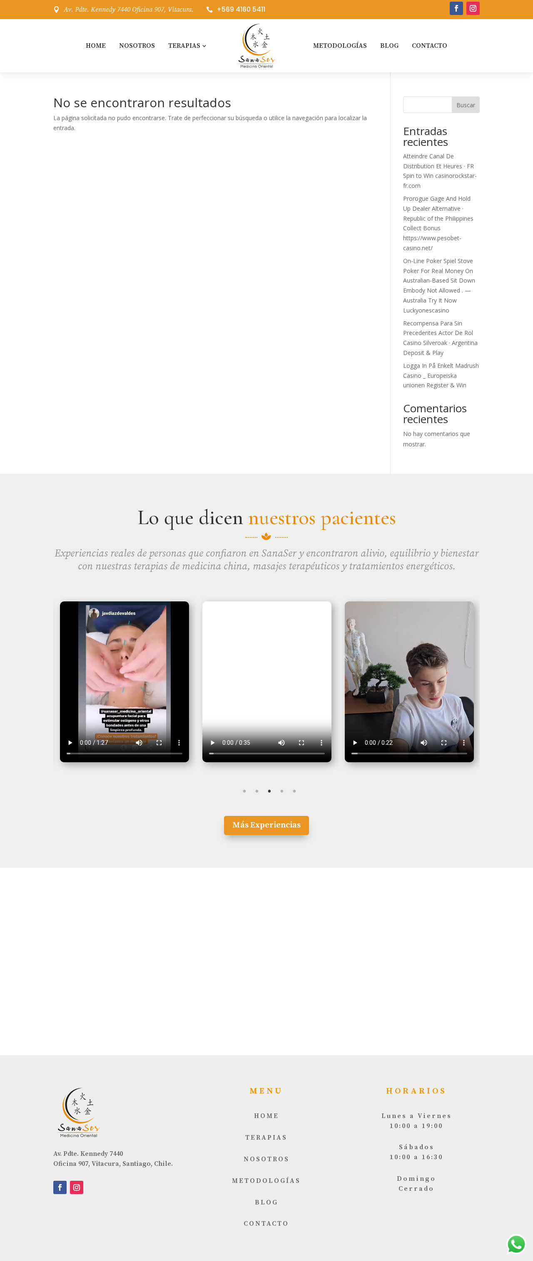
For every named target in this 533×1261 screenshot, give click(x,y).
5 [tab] (294, 791)
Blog (389, 46)
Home (96, 46)
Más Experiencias (266, 825)
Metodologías (340, 46)
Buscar (465, 105)
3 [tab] (269, 791)
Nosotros (137, 46)
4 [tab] (282, 791)
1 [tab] (244, 791)
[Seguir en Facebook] (456, 8)
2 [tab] (257, 791)
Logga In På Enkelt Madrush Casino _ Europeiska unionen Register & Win (441, 375)
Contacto (429, 46)
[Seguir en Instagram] (473, 8)
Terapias (184, 46)
